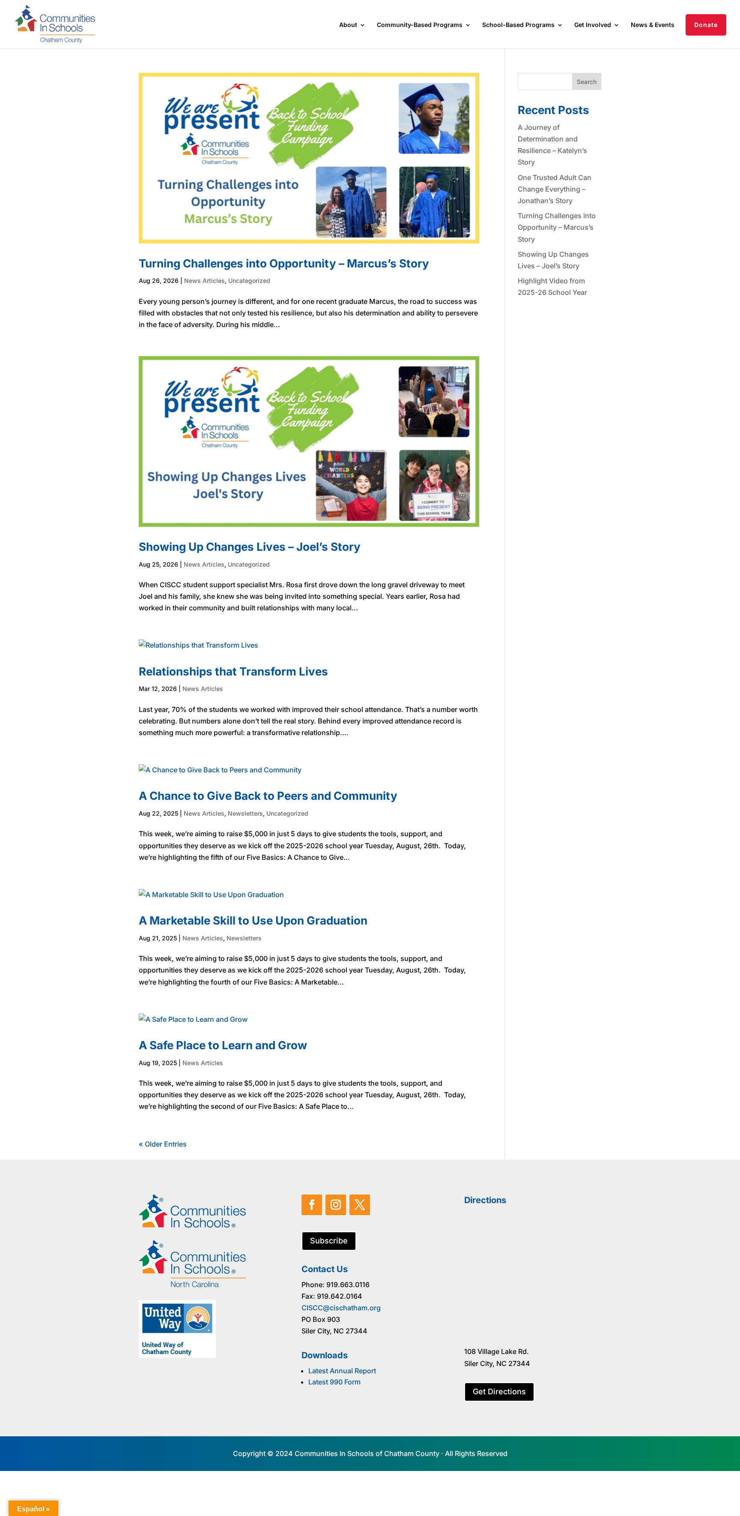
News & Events (652, 25)
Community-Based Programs (419, 25)
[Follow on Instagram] (335, 1205)
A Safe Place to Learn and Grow (223, 1045)
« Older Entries (163, 1144)
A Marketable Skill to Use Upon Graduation (253, 920)
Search (587, 81)
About (348, 25)
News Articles (204, 280)
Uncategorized (249, 280)
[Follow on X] (359, 1205)
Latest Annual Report (342, 1370)
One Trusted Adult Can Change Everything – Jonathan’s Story (554, 189)
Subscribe (329, 1240)
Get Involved (592, 25)
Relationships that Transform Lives (233, 671)
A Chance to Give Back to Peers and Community (268, 795)
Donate (706, 24)
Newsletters (245, 813)
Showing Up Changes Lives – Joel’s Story (250, 546)
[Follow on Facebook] (311, 1205)
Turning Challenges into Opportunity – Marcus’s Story (284, 263)
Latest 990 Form (334, 1382)
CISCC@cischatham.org (341, 1307)
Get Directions (499, 1391)
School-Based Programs (518, 25)
